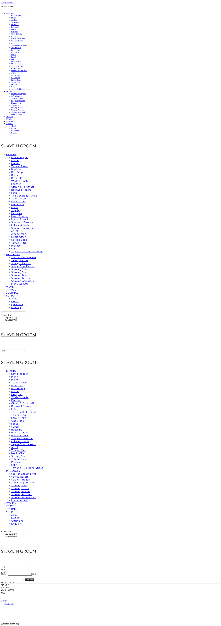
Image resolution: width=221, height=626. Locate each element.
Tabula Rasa (15, 82)
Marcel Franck (16, 64)
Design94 (14, 31)
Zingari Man (15, 75)
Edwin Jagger (16, 15)
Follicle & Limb (16, 68)
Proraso (14, 84)
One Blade (15, 52)
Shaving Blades (17, 107)
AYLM (13, 73)
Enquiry (14, 133)
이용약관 (4, 601)
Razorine (14, 59)
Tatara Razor (16, 22)
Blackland (15, 25)
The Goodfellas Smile (19, 45)
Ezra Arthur (15, 50)
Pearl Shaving (16, 61)
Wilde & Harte (16, 34)
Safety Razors (16, 96)
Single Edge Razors (18, 100)
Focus (13, 54)
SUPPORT (9, 123)
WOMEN (9, 117)
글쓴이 (4, 574)
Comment (29, 580)
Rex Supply (15, 27)
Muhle (13, 18)
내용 (34, 574)
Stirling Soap (16, 80)
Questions (15, 130)
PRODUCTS (10, 91)
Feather (14, 36)
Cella (13, 87)
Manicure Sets (16, 114)
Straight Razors (17, 98)
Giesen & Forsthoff (18, 38)
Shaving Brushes (17, 110)
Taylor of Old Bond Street (20, 89)
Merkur (14, 20)
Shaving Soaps (16, 105)
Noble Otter (15, 77)
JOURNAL (9, 121)
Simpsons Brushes (18, 66)
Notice (13, 128)
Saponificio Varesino (19, 71)
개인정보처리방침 (7, 604)
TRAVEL (9, 119)
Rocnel (13, 29)
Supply (13, 57)
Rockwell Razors (17, 41)
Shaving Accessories (18, 112)
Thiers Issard (16, 48)
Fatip (13, 43)
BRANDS (9, 13)
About (13, 126)
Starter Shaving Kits (18, 94)
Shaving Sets (16, 103)
